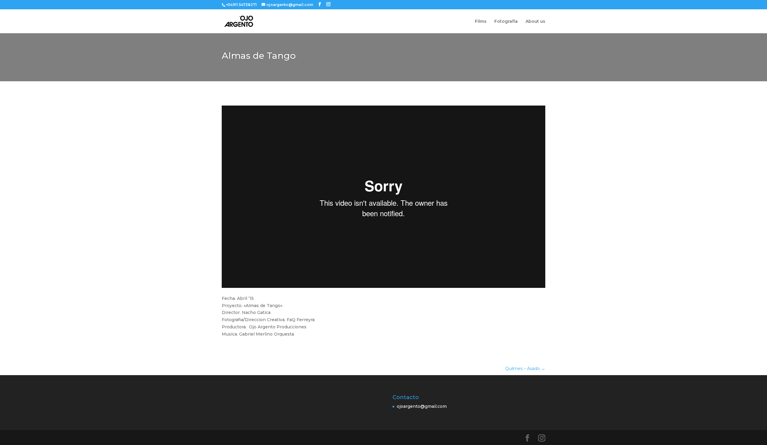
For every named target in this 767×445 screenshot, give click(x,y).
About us (535, 21)
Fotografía (506, 21)
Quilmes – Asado (525, 368)
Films (481, 21)
